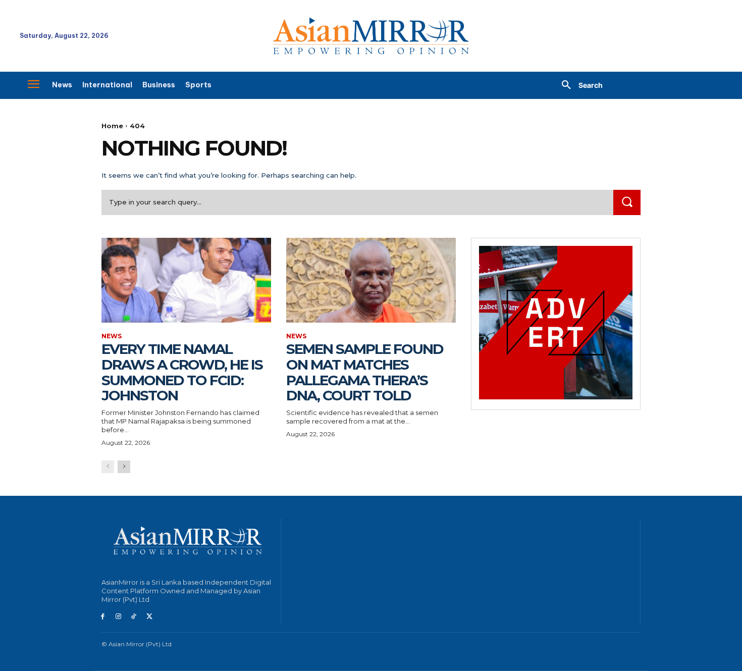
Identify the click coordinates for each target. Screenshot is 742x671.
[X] (149, 616)
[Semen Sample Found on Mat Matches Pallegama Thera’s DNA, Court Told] (371, 280)
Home (112, 126)
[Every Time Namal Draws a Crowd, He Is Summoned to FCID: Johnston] (186, 280)
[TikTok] (134, 616)
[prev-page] (107, 466)
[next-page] (124, 466)
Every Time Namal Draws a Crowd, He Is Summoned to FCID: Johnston (181, 372)
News (111, 336)
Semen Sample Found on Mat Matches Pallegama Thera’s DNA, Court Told (364, 372)
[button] (578, 85)
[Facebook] (102, 616)
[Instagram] (118, 616)
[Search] (627, 202)
